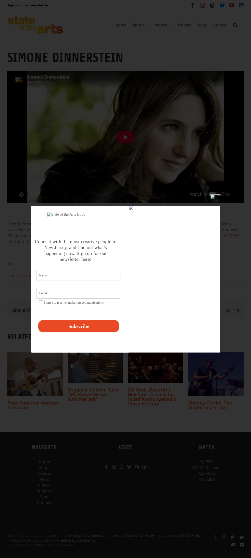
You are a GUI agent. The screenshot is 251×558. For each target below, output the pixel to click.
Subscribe (78, 326)
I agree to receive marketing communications (74, 302)
